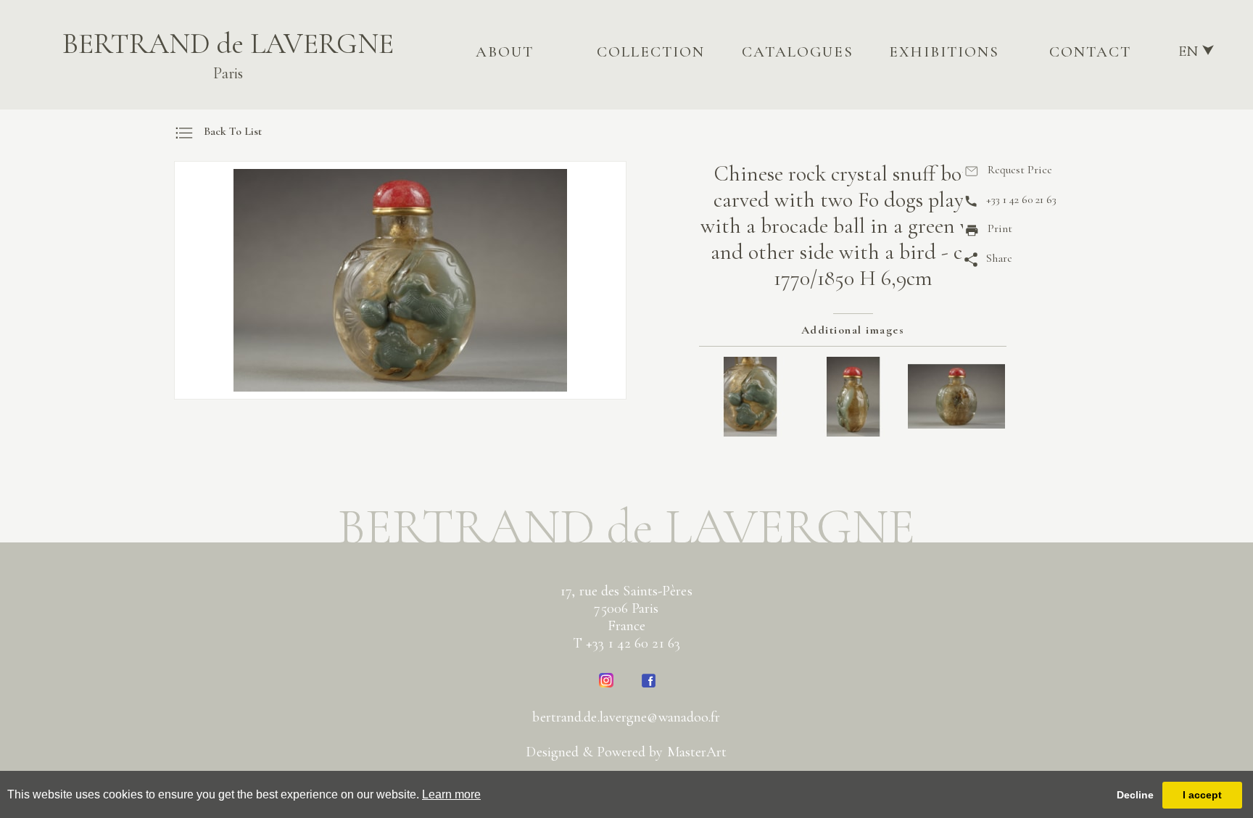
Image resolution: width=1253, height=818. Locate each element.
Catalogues (797, 52)
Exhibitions (944, 52)
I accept (1202, 795)
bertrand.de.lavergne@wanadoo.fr (626, 717)
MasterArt (697, 752)
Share (999, 258)
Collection (651, 52)
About (505, 52)
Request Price (1020, 169)
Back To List (233, 131)
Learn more (451, 794)
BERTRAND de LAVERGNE (228, 54)
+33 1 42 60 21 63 (1021, 199)
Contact (1090, 52)
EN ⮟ (1196, 51)
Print (1000, 228)
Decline (1135, 795)
